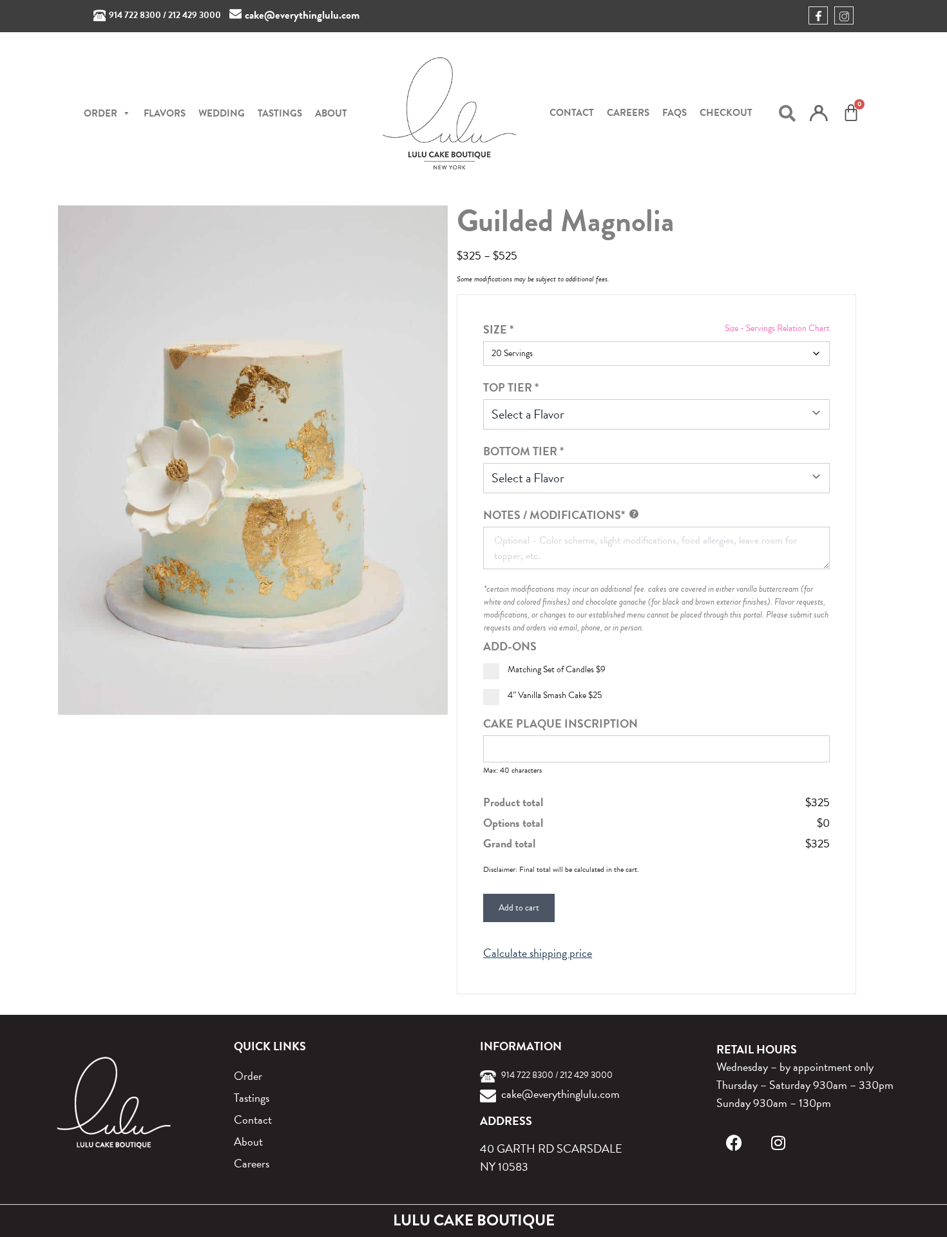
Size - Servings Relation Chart (777, 328)
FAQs (674, 113)
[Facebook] (734, 1142)
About (331, 113)
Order (248, 1075)
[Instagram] (778, 1142)
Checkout (726, 113)
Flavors (165, 113)
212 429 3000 (194, 15)
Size (498, 329)
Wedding (221, 113)
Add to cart (519, 907)
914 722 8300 (135, 15)
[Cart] (851, 113)
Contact (572, 113)
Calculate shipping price (537, 953)
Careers (628, 113)
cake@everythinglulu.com (302, 15)
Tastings (280, 113)
